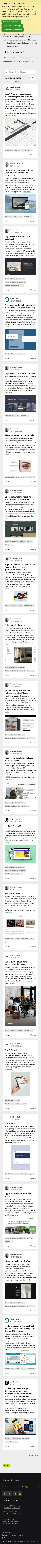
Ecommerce (21, 354)
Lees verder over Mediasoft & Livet (20, 834)
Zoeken (32, 72)
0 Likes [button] (7, 155)
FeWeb (27, 58)
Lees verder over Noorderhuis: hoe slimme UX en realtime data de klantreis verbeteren (20, 181)
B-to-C (17, 82)
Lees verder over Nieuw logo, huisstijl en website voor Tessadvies (20, 768)
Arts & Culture (10, 1442)
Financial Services (11, 150)
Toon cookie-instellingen (12, 26)
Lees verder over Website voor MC (20, 902)
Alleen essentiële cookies (12, 30)
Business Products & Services (15, 279)
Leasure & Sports (10, 216)
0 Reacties (33, 155)
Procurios (35, 1541)
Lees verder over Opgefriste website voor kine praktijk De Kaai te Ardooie (20, 507)
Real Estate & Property (12, 285)
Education (24, 938)
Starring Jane (27, 1541)
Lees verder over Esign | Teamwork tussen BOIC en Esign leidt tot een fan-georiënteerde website (20, 576)
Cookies (20, 1535)
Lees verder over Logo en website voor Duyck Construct (20, 246)
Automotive (9, 415)
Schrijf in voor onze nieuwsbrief (14, 1487)
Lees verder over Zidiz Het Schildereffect (20, 634)
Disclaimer (12, 1535)
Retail (7, 354)
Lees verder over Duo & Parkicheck (20, 1059)
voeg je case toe (26, 61)
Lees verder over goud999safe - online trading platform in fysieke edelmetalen (20, 104)
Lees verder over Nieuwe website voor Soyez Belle (20, 444)
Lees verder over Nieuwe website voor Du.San (20, 1270)
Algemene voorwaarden (11, 1538)
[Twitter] (9, 1493)
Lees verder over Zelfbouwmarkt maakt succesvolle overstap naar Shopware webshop (20, 316)
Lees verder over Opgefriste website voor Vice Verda (20, 1204)
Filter (33, 78)
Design (27, 150)
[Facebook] (4, 1493)
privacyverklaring (22, 17)
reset (6, 1465)
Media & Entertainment (13, 1438)
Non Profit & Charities (12, 1104)
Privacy (5, 1535)
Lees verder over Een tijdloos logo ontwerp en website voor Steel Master (20, 701)
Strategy (27, 1030)
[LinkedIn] (15, 1493)
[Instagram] (20, 1493)
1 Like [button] (6, 221)
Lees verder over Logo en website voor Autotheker (20, 383)
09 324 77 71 (7, 1508)
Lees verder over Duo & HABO (20, 1133)
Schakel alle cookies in (11, 22)
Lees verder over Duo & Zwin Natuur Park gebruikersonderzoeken (20, 972)
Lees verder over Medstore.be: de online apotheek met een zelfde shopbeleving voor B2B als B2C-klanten (20, 1338)
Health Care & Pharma (12, 477)
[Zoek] (7, 72)
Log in (16, 61)
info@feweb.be (16, 1508)
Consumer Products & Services (15, 282)
